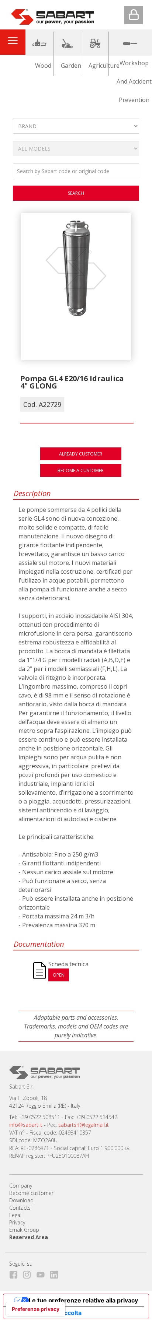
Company (20, 1185)
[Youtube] (43, 1273)
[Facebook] (15, 1273)
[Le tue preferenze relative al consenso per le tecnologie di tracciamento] (35, 1309)
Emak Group (24, 1229)
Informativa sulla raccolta (45, 1312)
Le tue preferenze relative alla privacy (83, 1300)
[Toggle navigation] (12, 42)
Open (59, 975)
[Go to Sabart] (52, 15)
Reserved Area (28, 1237)
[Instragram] (29, 1273)
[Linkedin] (56, 1273)
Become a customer (81, 470)
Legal (15, 1215)
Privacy (17, 1222)
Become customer (31, 1192)
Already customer (80, 454)
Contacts (20, 1207)
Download (21, 1200)
